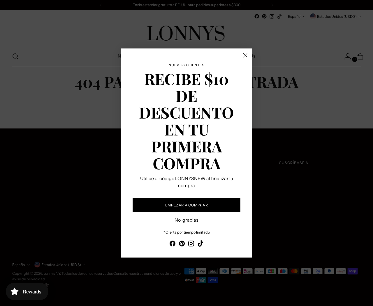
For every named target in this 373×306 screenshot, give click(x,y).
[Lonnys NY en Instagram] (191, 244)
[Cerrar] (245, 55)
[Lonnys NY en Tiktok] (200, 244)
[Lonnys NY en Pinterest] (181, 244)
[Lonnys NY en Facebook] (172, 244)
